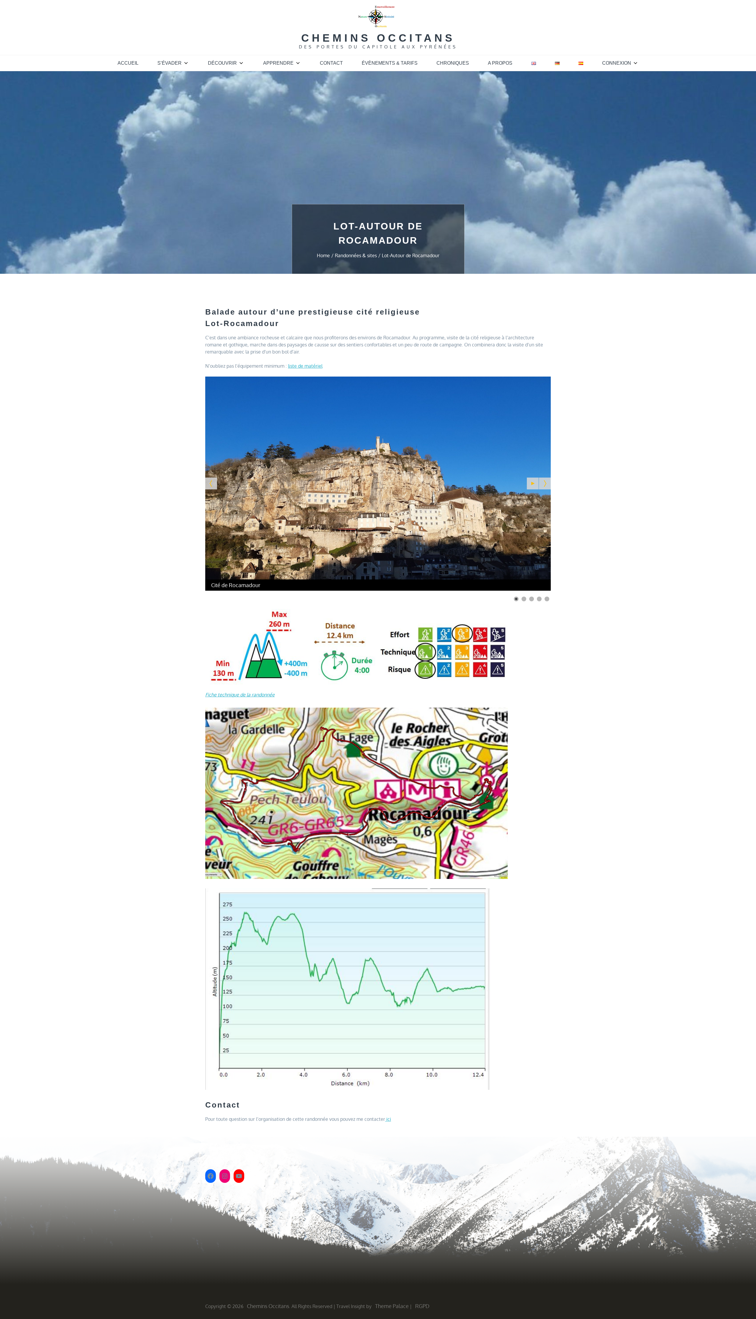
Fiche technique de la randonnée (240, 695)
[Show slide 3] (531, 599)
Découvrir (222, 63)
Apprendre (278, 63)
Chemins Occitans (378, 38)
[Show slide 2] (524, 599)
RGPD (422, 1306)
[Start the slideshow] (533, 483)
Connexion (616, 63)
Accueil (128, 63)
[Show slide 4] (539, 599)
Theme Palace (392, 1306)
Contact (331, 63)
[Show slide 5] (547, 599)
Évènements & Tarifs (390, 63)
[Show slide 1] (516, 599)
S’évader (169, 63)
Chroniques (452, 63)
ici (388, 1119)
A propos (500, 63)
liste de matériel (305, 366)
